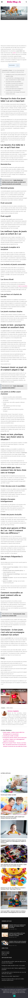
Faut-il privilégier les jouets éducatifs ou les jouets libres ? (14, 678)
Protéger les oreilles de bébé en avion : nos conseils (13, 965)
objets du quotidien (22, 286)
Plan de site (4, 954)
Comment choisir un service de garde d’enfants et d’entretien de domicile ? (17, 942)
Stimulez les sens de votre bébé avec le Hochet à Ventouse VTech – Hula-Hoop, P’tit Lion (13, 888)
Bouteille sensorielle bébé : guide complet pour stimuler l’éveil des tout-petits (12, 817)
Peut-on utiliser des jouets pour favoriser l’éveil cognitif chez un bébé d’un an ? (14, 669)
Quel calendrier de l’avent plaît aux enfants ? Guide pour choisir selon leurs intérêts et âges (14, 865)
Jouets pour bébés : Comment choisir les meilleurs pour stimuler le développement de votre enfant (13, 911)
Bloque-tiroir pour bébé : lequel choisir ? (10, 976)
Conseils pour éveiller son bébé (10, 735)
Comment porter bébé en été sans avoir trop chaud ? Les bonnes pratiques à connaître (17, 934)
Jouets (3, 11)
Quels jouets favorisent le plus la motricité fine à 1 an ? (13, 675)
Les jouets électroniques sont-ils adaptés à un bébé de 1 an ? (14, 683)
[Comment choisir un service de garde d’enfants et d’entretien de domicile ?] (5, 943)
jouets (14, 52)
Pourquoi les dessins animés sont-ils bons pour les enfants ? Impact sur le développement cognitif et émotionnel (15, 739)
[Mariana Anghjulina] (4, 715)
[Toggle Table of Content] (16, 65)
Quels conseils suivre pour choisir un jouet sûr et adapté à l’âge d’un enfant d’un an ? (14, 673)
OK (14, 995)
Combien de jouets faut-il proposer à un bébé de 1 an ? (14, 680)
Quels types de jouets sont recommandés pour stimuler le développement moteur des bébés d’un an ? (14, 662)
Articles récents (10, 707)
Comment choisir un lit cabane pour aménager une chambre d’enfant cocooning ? (17, 926)
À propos (3, 707)
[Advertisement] (14, 33)
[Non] (26, 993)
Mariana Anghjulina (7, 18)
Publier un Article (5, 953)
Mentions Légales (5, 952)
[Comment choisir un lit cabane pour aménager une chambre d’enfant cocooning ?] (5, 926)
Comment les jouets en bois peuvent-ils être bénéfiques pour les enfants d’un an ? (14, 666)
